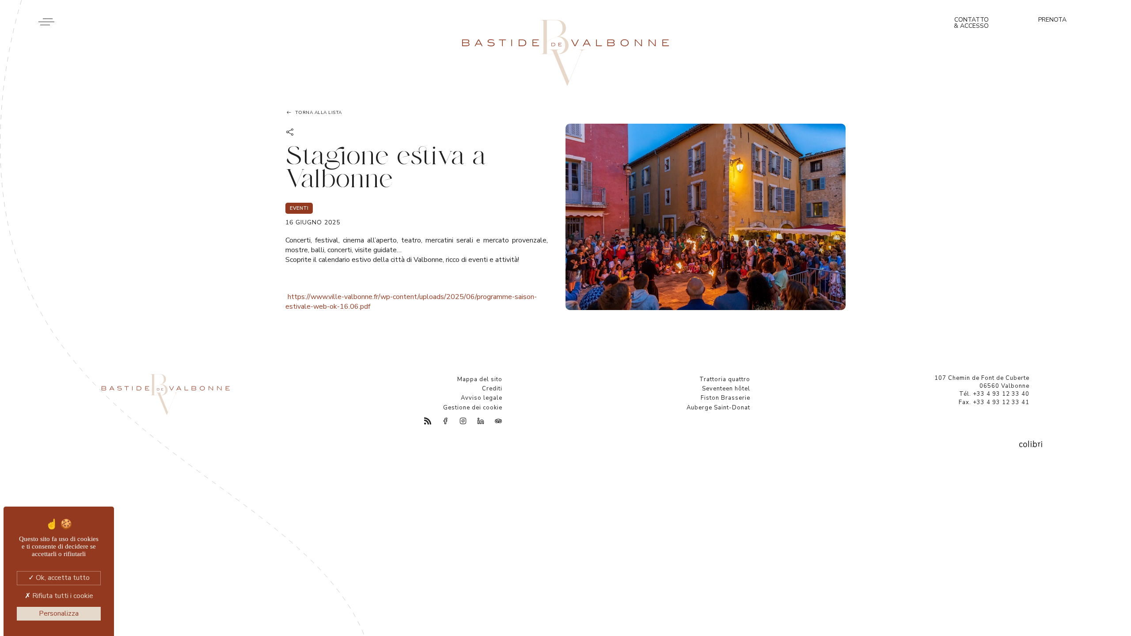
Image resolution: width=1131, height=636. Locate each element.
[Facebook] (440, 421)
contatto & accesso (971, 22)
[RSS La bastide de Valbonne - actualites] (423, 421)
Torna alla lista (318, 113)
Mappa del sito (479, 379)
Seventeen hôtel (726, 389)
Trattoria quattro (724, 379)
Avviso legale (481, 398)
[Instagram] (458, 421)
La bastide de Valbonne (565, 53)
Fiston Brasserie (725, 398)
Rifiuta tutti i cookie (61, 596)
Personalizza (59, 613)
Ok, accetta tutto (62, 578)
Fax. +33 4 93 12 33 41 (994, 402)
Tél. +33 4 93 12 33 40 (994, 394)
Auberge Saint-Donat (718, 408)
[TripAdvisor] (493, 421)
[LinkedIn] (476, 421)
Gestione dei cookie (472, 408)
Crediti (492, 389)
